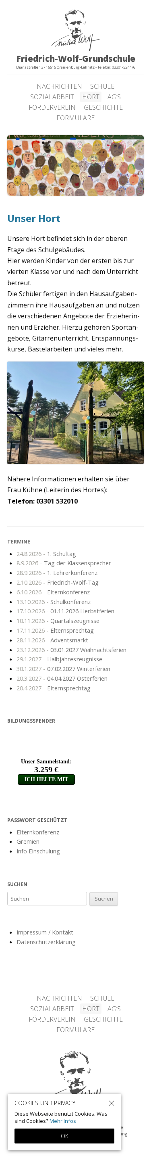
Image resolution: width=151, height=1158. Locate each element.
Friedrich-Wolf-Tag (58, 582)
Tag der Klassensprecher (64, 563)
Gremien (28, 841)
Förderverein (52, 107)
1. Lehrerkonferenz (57, 573)
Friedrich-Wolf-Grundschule (75, 1081)
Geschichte (103, 107)
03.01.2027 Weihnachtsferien (71, 650)
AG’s (114, 96)
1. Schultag (46, 554)
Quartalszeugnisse (58, 621)
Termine (18, 541)
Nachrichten (59, 86)
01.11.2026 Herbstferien (65, 611)
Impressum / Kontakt (45, 932)
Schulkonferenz (54, 602)
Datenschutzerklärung (46, 942)
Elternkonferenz (53, 592)
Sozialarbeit (52, 96)
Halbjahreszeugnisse (59, 659)
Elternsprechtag (55, 630)
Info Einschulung (38, 851)
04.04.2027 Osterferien (62, 678)
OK (64, 1136)
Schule (102, 86)
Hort (90, 96)
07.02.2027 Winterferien (63, 669)
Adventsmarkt (52, 640)
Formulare (75, 117)
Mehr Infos (63, 1121)
